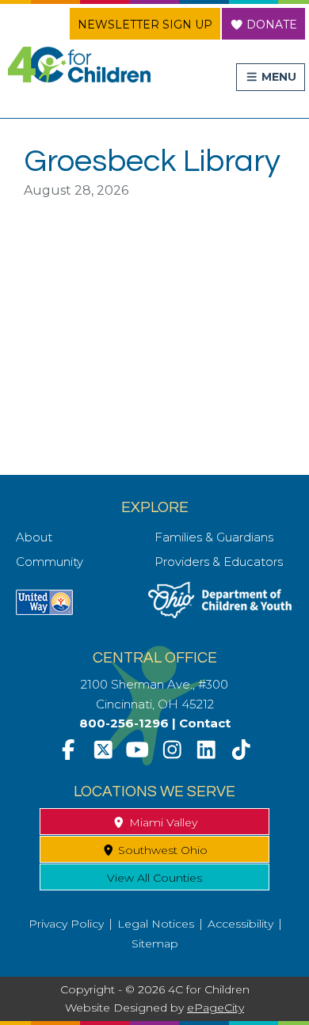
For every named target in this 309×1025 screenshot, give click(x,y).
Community (49, 561)
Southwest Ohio (161, 850)
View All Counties (154, 878)
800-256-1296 (124, 723)
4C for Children (79, 64)
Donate (270, 24)
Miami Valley (161, 822)
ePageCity (215, 1007)
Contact (205, 723)
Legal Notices (155, 924)
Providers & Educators (218, 561)
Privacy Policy (66, 924)
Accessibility (240, 924)
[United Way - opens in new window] (44, 610)
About (34, 537)
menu (277, 77)
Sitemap (155, 943)
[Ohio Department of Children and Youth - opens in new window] (220, 613)
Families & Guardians (213, 537)
